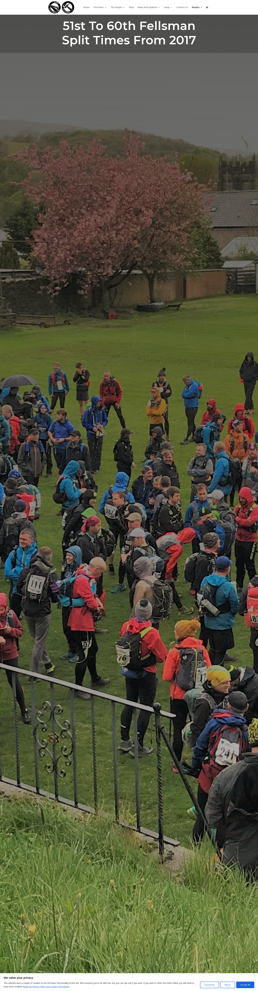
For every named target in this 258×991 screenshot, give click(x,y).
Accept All (245, 984)
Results (195, 7)
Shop (166, 7)
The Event (98, 7)
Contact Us (182, 7)
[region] (129, 982)
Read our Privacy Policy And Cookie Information (46, 986)
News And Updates (147, 7)
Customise (209, 984)
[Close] (255, 976)
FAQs (131, 7)
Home (86, 7)
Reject (228, 984)
